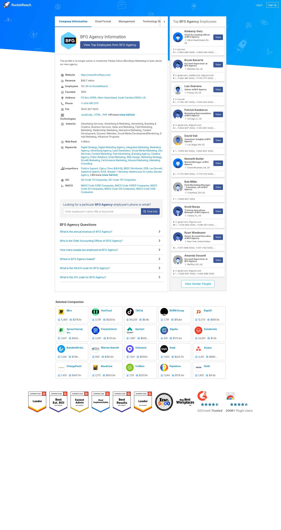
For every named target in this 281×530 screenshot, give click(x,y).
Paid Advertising (121, 153)
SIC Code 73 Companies (94, 179)
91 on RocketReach (96, 86)
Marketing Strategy (151, 157)
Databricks (210, 329)
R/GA (103, 171)
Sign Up (272, 5)
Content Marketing (102, 153)
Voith (207, 366)
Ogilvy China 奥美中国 (110, 168)
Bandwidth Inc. (75, 347)
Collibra (139, 366)
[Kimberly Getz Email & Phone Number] (178, 37)
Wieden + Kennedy (117, 171)
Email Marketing (117, 157)
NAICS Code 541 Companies (120, 188)
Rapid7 (208, 310)
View (218, 37)
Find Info (152, 211)
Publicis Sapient (89, 168)
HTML (97, 114)
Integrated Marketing (137, 147)
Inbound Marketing (138, 160)
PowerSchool (109, 329)
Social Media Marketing (144, 150)
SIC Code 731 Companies (122, 179)
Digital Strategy (89, 147)
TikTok (139, 310)
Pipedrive (175, 366)
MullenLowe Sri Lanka (141, 171)
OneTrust (106, 310)
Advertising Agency (100, 150)
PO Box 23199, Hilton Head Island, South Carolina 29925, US (113, 97)
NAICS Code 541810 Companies (132, 185)
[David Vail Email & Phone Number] (178, 140)
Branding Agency (141, 153)
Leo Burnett (156, 168)
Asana (208, 347)
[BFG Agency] (68, 40)
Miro (69, 310)
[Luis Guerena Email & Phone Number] (178, 89)
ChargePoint (74, 366)
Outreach (140, 347)
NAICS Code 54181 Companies (97, 185)
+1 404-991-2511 (89, 103)
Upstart (139, 329)
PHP (105, 114)
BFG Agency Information (103, 36)
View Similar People (198, 284)
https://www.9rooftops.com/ (96, 74)
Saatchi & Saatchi (90, 171)
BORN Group (177, 310)
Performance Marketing (114, 160)
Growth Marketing (90, 160)
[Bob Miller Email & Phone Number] (178, 187)
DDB (146, 168)
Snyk (172, 347)
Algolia (174, 329)
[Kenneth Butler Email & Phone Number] (178, 163)
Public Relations (98, 157)
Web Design (133, 157)
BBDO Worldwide (133, 168)
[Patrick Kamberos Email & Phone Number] (178, 114)
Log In (259, 5)
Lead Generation (121, 150)
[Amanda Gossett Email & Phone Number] (178, 260)
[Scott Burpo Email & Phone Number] (178, 211)
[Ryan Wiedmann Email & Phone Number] (178, 237)
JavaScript (86, 114)
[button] (164, 21)
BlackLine (106, 366)
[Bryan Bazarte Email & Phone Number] (178, 65)
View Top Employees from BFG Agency (110, 45)
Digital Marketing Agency (111, 147)
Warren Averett (110, 347)
